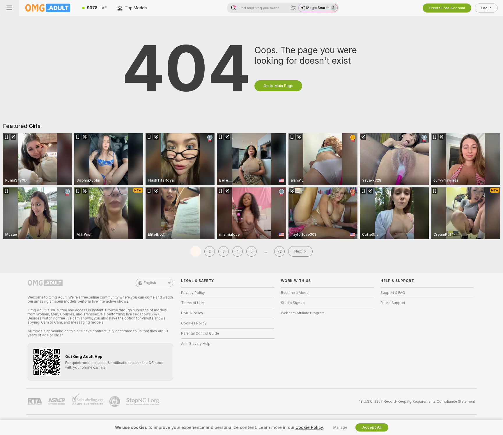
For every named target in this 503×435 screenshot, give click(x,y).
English (150, 283)
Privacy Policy (193, 293)
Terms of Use (192, 303)
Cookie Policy (309, 427)
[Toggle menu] (9, 8)
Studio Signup (293, 303)
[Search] (293, 8)
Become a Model (295, 293)
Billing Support (392, 303)
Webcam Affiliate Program (303, 313)
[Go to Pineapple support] (115, 401)
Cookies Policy (194, 323)
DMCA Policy (192, 313)
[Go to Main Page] (48, 8)
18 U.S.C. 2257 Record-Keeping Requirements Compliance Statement (417, 402)
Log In (486, 8)
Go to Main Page (278, 86)
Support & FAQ (392, 293)
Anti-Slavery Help (195, 344)
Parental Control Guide (200, 333)
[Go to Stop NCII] (143, 401)
